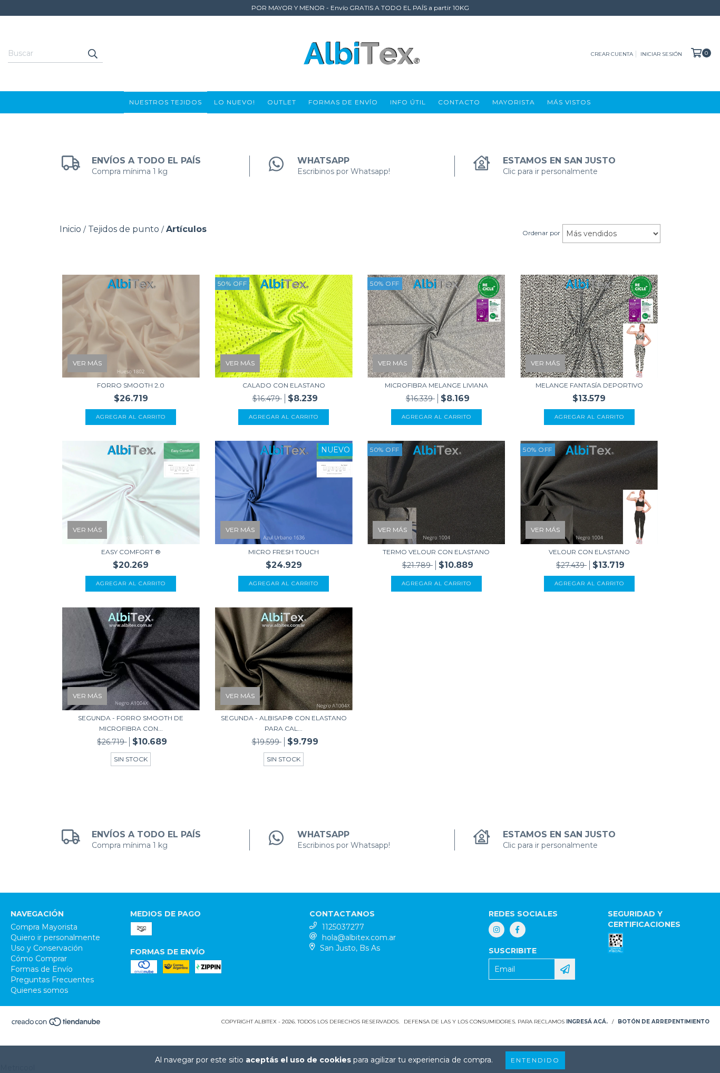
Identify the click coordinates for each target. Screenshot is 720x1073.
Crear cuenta (612, 54)
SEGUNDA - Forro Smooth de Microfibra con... (130, 723)
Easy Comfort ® (131, 552)
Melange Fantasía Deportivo (589, 385)
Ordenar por (541, 233)
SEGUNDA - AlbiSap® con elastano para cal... (284, 723)
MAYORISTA (513, 102)
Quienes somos (39, 990)
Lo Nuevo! (234, 102)
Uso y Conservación (47, 948)
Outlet (281, 102)
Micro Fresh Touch (283, 552)
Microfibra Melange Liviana (436, 385)
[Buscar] (92, 53)
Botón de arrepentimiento (663, 1021)
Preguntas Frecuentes (52, 979)
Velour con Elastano (589, 552)
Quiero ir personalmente (55, 937)
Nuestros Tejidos (165, 102)
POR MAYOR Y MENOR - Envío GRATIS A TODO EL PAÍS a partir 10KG (360, 8)
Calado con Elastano (283, 385)
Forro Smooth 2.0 (130, 385)
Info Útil (408, 102)
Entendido (535, 1060)
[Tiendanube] (57, 1025)
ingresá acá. (587, 1021)
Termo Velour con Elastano (436, 552)
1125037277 (343, 927)
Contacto (459, 102)
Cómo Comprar (39, 958)
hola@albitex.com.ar (359, 937)
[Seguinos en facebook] (518, 929)
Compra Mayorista (44, 927)
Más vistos (569, 102)
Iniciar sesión (661, 54)
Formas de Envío (343, 102)
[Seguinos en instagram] (496, 929)
